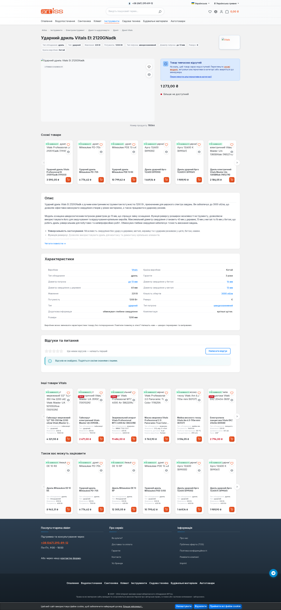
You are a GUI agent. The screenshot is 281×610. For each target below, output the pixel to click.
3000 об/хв (227, 293)
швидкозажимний (223, 305)
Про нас (184, 538)
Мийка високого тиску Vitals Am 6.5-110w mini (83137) (189, 420)
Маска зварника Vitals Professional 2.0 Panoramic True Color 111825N (156, 420)
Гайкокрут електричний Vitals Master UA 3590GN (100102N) (89, 420)
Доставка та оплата (122, 544)
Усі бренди (117, 563)
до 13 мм (133, 281)
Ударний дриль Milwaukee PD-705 (88, 170)
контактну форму (70, 558)
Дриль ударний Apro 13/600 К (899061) (188, 170)
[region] (98, 90)
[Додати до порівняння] (149, 74)
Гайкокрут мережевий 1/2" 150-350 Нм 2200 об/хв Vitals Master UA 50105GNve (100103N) (58, 420)
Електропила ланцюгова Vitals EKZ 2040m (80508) (221, 420)
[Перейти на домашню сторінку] (52, 11)
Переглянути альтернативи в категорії (191, 77)
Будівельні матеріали (184, 583)
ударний (133, 305)
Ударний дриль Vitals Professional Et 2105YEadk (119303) (58, 172)
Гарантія (116, 550)
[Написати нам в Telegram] (273, 573)
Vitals (135, 270)
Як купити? (117, 538)
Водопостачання (91, 583)
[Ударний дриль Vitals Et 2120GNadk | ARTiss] (98, 90)
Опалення (73, 583)
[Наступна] (237, 163)
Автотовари (207, 583)
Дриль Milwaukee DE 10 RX (59, 489)
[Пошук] (160, 11)
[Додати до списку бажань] (149, 66)
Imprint (183, 563)
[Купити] (68, 179)
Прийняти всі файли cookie (225, 606)
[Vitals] (229, 42)
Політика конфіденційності (193, 550)
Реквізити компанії (189, 557)
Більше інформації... (133, 606)
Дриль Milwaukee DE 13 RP (124, 489)
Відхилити (201, 606)
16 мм (230, 281)
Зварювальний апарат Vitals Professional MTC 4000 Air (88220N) (124, 420)
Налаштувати (183, 606)
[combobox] (131, 11)
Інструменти (139, 583)
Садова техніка (158, 583)
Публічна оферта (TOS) (192, 544)
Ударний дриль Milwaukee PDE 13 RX (122, 170)
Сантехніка (111, 583)
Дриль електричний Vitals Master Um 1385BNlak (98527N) (220, 172)
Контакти (116, 557)
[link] (210, 11)
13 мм (230, 287)
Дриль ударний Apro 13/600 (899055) (155, 170)
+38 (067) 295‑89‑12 (54, 542)
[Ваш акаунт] (221, 11)
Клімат (124, 583)
